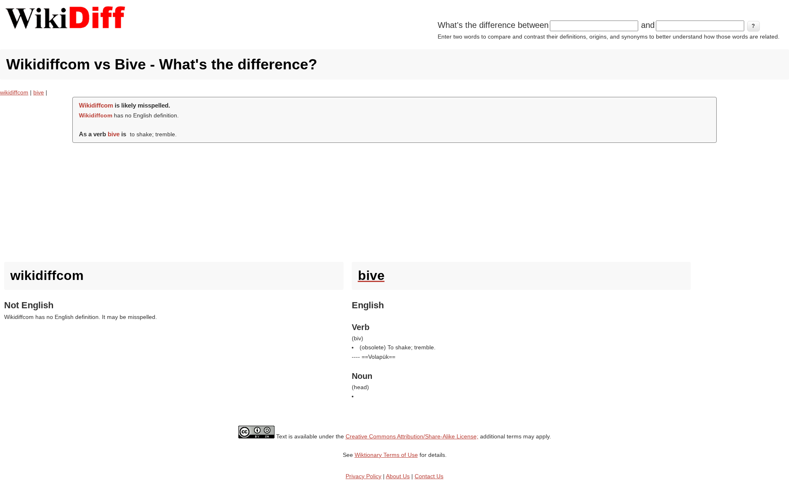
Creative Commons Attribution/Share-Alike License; (412, 436)
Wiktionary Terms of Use (386, 455)
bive (38, 92)
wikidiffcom (14, 92)
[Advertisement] (394, 200)
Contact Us (429, 476)
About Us (398, 476)
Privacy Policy (363, 476)
